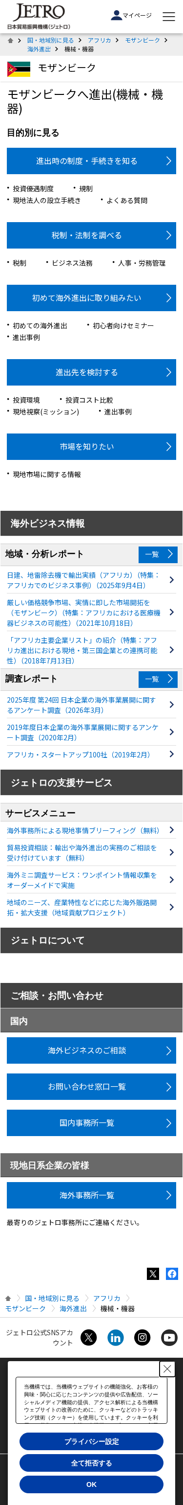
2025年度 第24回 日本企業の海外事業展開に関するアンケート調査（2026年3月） (81, 705)
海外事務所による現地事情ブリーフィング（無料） (84, 830)
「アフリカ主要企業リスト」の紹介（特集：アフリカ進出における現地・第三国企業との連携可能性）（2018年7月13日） (82, 650)
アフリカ (99, 40)
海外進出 (39, 49)
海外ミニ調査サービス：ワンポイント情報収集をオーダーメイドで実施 (82, 880)
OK (91, 1484)
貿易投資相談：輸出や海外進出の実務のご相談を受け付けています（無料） (82, 853)
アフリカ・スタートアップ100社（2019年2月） (80, 754)
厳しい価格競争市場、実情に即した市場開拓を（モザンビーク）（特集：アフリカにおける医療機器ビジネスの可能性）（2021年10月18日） (84, 612)
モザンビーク (142, 40)
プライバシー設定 (91, 1441)
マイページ (137, 15)
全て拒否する (91, 1463)
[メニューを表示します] (169, 16)
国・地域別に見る (50, 40)
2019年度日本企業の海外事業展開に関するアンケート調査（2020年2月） (83, 732)
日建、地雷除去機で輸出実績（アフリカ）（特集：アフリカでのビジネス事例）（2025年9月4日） (84, 580)
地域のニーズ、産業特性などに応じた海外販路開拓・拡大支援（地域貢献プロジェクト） (82, 907)
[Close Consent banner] (167, 1369)
